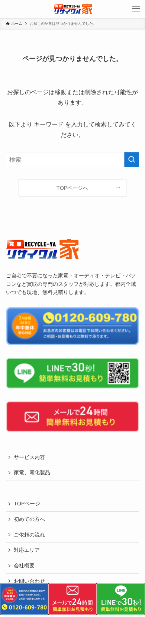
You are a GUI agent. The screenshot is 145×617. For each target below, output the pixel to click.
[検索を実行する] (131, 159)
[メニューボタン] (136, 9)
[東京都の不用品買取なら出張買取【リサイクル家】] (73, 9)
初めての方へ (29, 519)
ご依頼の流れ (29, 535)
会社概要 (24, 565)
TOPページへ (72, 188)
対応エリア (27, 550)
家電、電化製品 (32, 472)
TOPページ (27, 504)
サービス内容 (29, 457)
